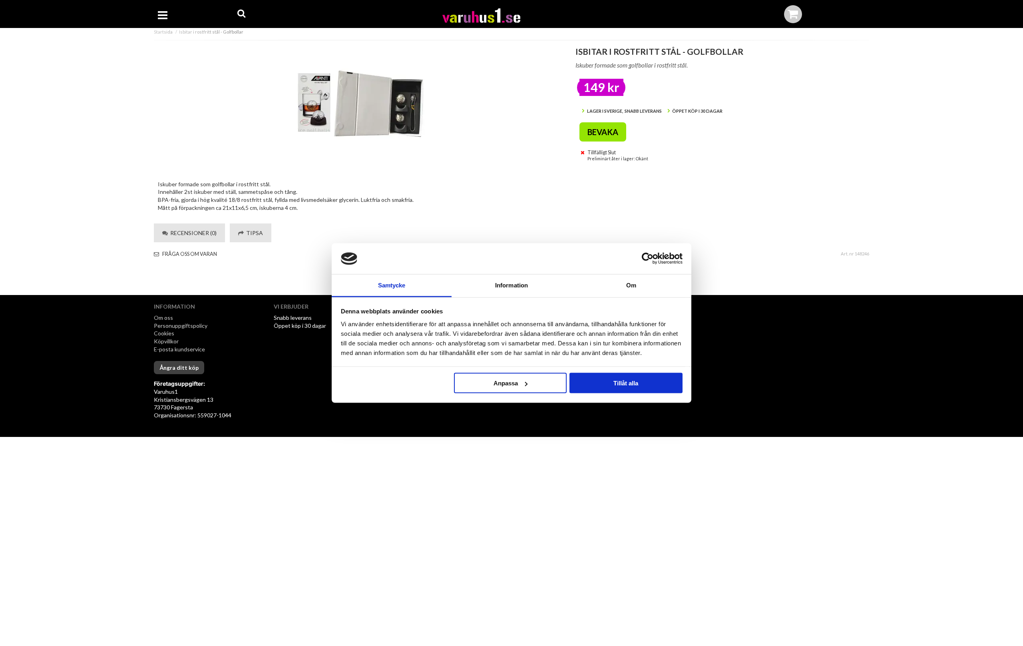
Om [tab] (631, 284)
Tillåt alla (625, 383)
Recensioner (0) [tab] (192, 232)
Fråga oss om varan (189, 254)
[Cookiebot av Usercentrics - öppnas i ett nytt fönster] (648, 259)
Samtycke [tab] (392, 284)
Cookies (164, 333)
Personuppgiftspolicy (180, 325)
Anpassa (506, 383)
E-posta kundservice (180, 349)
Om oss (163, 317)
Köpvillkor (166, 341)
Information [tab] (511, 284)
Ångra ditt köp (179, 367)
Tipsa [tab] (253, 232)
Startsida (163, 31)
